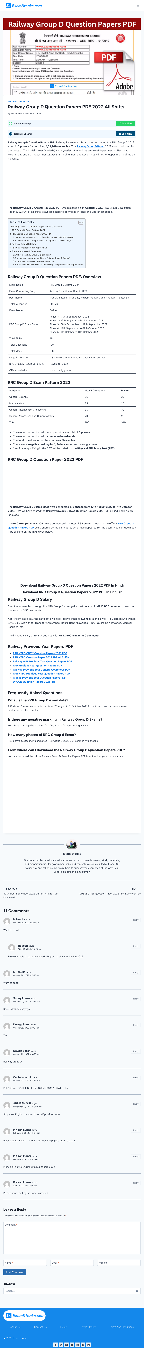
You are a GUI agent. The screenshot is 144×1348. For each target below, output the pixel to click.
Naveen (23, 945)
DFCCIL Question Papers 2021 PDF (34, 681)
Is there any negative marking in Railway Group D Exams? (43, 258)
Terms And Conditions (121, 1327)
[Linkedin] (88, 1345)
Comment (11, 1224)
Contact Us (40, 1327)
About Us (15, 1327)
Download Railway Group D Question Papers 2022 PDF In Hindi (45, 237)
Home (63, 1327)
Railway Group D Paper (90, 146)
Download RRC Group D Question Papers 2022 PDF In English (45, 240)
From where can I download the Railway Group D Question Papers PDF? (50, 264)
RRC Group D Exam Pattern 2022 (28, 230)
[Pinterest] (77, 1345)
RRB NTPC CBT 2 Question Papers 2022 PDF (40, 653)
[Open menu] (138, 5)
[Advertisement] (72, 185)
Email (55, 1262)
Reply (136, 920)
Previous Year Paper (18, 101)
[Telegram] (83, 1345)
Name (9, 1262)
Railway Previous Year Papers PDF (29, 247)
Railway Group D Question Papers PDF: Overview (36, 226)
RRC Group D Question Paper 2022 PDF (32, 234)
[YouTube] (72, 1345)
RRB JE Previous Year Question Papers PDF (39, 677)
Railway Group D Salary (24, 244)
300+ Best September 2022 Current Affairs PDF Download (30, 893)
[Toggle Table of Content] (79, 222)
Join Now (127, 123)
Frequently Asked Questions (26, 251)
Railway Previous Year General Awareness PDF (41, 669)
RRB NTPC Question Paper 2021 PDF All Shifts (41, 657)
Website (103, 1262)
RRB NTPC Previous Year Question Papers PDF (41, 673)
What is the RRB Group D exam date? (33, 255)
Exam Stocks (16, 113)
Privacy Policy (88, 1327)
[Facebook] (55, 1345)
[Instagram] (66, 1345)
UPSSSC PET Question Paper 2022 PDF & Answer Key (110, 891)
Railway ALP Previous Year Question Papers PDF (42, 661)
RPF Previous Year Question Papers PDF (37, 665)
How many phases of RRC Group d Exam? (36, 261)
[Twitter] (61, 1345)
